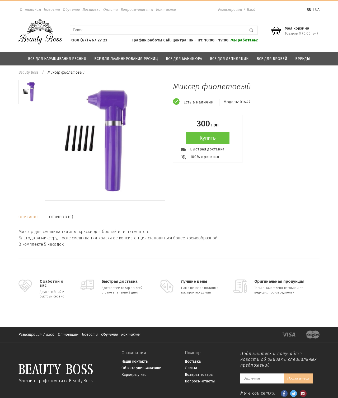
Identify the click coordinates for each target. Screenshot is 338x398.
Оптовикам (30, 9)
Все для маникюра (184, 58)
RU (309, 9)
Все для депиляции (229, 58)
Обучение (71, 9)
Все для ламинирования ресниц (126, 58)
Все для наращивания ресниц (57, 58)
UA (317, 9)
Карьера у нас (133, 374)
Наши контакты (134, 361)
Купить (208, 138)
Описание (28, 217)
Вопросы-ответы (137, 9)
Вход (251, 9)
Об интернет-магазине (141, 368)
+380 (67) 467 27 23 (88, 40)
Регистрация (230, 9)
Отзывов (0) (61, 217)
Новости (52, 9)
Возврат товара (199, 374)
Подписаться (298, 378)
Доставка (92, 9)
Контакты (166, 9)
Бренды (302, 58)
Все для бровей (272, 58)
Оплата (110, 9)
